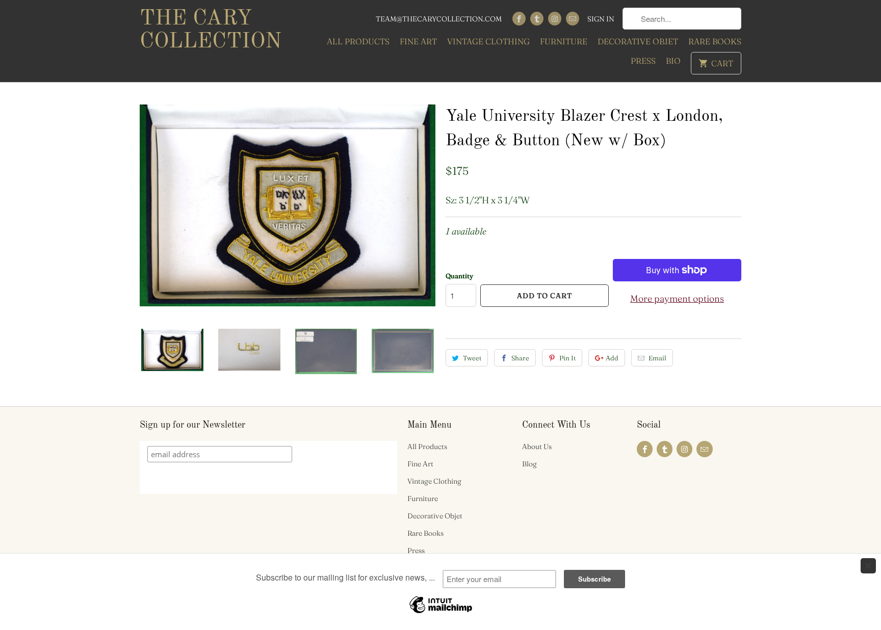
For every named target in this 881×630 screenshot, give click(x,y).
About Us (537, 446)
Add (612, 358)
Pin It (567, 358)
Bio (673, 61)
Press (643, 61)
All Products (358, 41)
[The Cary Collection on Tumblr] (536, 18)
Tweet (472, 358)
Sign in (600, 18)
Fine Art (418, 41)
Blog (529, 463)
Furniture (563, 41)
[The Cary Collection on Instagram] (554, 18)
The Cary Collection (210, 30)
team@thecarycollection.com (439, 18)
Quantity (459, 276)
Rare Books (714, 41)
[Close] (868, 565)
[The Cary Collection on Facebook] (519, 18)
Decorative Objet (638, 41)
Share (520, 358)
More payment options (677, 298)
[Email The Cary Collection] (572, 18)
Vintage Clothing (488, 41)
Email (657, 358)
